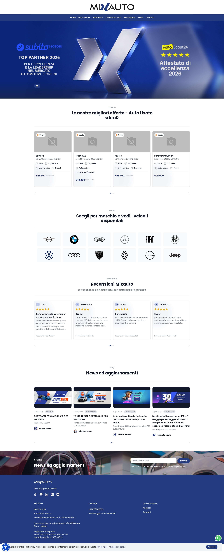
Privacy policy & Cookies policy (111, 547)
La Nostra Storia (113, 17)
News (140, 17)
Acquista (147, 508)
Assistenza (98, 17)
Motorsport (129, 17)
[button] (5, 547)
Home (73, 17)
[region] (112, 162)
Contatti (150, 17)
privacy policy (181, 466)
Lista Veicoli (84, 17)
